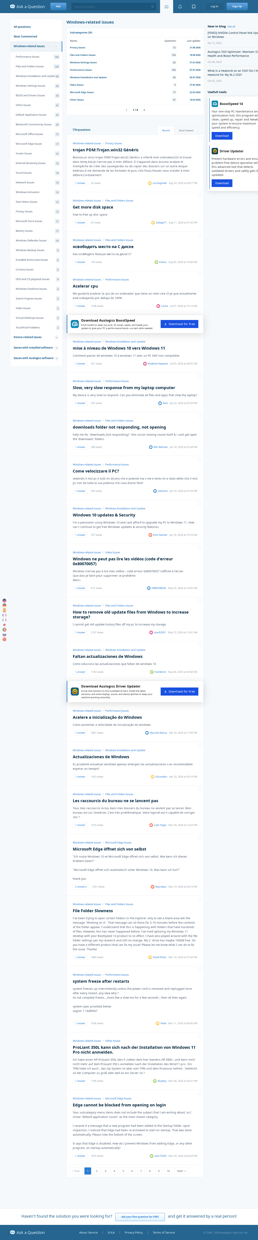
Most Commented (25, 36)
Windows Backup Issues (37, 250)
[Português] (4, 630)
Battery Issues (37, 231)
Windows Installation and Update (37, 76)
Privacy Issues (37, 211)
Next (180, 1171)
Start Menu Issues (37, 202)
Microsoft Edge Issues (37, 143)
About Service (88, 1232)
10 (168, 1171)
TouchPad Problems (37, 327)
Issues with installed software (33, 347)
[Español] (4, 610)
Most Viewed (186, 130)
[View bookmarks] (194, 6)
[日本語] (4, 625)
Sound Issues (37, 172)
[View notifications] (180, 6)
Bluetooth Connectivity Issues (37, 124)
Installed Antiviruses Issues (37, 260)
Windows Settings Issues (37, 85)
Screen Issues (37, 153)
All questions (22, 27)
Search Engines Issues (37, 298)
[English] (4, 601)
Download (222, 136)
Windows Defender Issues (37, 240)
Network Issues (37, 182)
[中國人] (4, 639)
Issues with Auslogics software (34, 358)
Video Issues (37, 308)
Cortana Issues (37, 269)
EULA (111, 1232)
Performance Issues (37, 56)
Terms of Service (164, 1232)
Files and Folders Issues (37, 66)
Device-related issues (28, 337)
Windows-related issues (29, 46)
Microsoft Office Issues (37, 134)
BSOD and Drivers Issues (37, 95)
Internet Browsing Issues (37, 163)
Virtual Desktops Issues (37, 318)
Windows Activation (37, 192)
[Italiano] (4, 620)
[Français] (4, 615)
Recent (166, 130)
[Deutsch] (4, 605)
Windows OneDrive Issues (37, 289)
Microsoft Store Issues (37, 221)
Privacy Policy (134, 1232)
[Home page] (166, 6)
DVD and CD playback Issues (37, 279)
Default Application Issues (37, 114)
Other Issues (37, 105)
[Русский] (4, 634)
